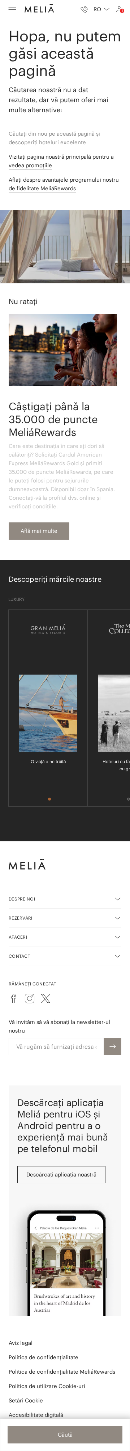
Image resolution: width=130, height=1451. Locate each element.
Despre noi (22, 899)
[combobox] (102, 9)
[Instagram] (30, 998)
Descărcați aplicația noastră (61, 1174)
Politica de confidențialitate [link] (43, 1357)
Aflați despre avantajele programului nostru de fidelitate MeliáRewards (64, 184)
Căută (65, 1434)
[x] (45, 998)
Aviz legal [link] (20, 1342)
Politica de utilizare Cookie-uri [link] (47, 1386)
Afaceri (18, 937)
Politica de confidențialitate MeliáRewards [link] (62, 1371)
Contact (19, 956)
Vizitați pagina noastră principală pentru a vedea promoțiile (61, 161)
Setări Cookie (26, 1400)
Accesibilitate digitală (36, 1414)
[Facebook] (14, 998)
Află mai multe (39, 530)
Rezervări (20, 918)
